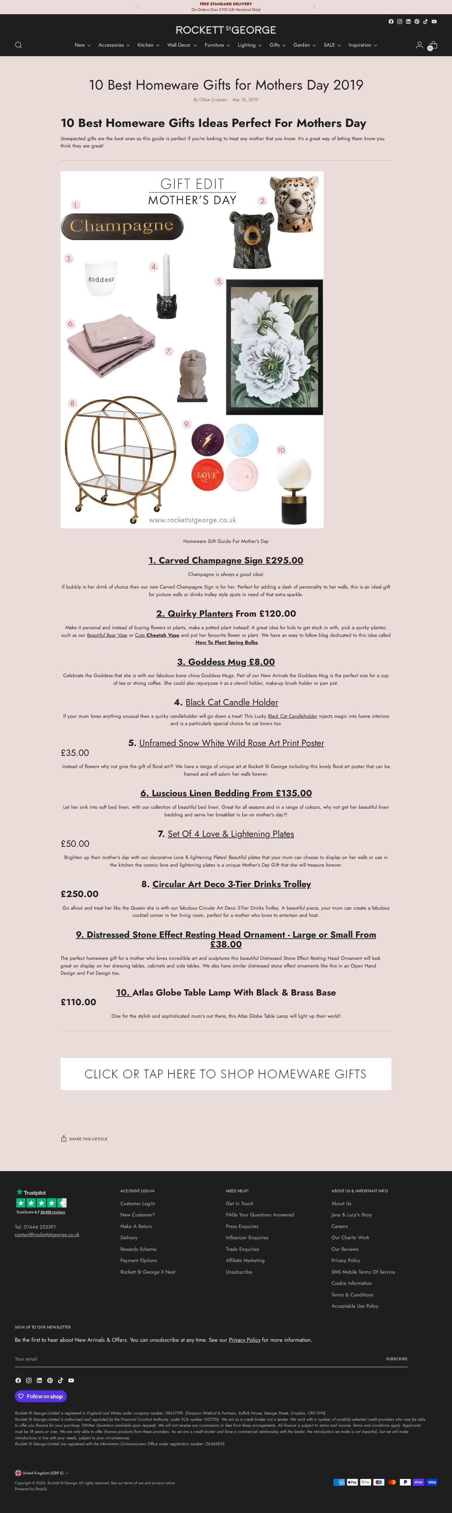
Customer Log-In (137, 1203)
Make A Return (136, 1226)
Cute (157, 635)
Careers (340, 1226)
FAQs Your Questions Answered (260, 1214)
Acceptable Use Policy (355, 1306)
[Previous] (138, 7)
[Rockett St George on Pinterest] (417, 21)
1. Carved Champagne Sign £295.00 (226, 560)
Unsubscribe (239, 1272)
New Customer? (137, 1214)
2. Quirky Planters (194, 613)
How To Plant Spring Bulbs (227, 642)
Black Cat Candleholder (292, 716)
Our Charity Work (350, 1237)
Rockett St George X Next (147, 1272)
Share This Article (88, 1139)
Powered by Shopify (31, 1489)
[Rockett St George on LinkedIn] (408, 21)
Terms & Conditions (352, 1294)
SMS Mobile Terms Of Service (363, 1272)
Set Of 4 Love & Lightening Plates (231, 833)
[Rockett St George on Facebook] (391, 21)
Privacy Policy (346, 1260)
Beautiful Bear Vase (107, 635)
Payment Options (138, 1260)
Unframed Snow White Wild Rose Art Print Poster (231, 742)
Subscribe (397, 1359)
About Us (341, 1203)
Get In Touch (239, 1203)
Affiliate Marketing (245, 1260)
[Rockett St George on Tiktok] (426, 21)
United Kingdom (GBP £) (43, 1473)
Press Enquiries (242, 1226)
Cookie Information (352, 1283)
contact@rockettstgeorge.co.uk (47, 1234)
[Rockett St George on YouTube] (434, 21)
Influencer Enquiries (247, 1237)
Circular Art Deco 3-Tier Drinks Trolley (232, 884)
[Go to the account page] (419, 45)
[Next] (314, 7)
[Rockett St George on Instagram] (400, 21)
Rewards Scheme (138, 1249)
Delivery (129, 1237)
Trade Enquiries (242, 1249)
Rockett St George (62, 1483)
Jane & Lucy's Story (352, 1214)
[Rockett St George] (226, 30)
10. (124, 992)
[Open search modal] (18, 45)
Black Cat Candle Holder (232, 702)
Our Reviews (345, 1249)
